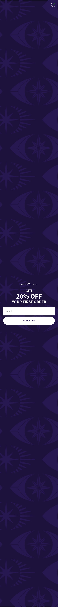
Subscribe (29, 320)
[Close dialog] (54, 4)
